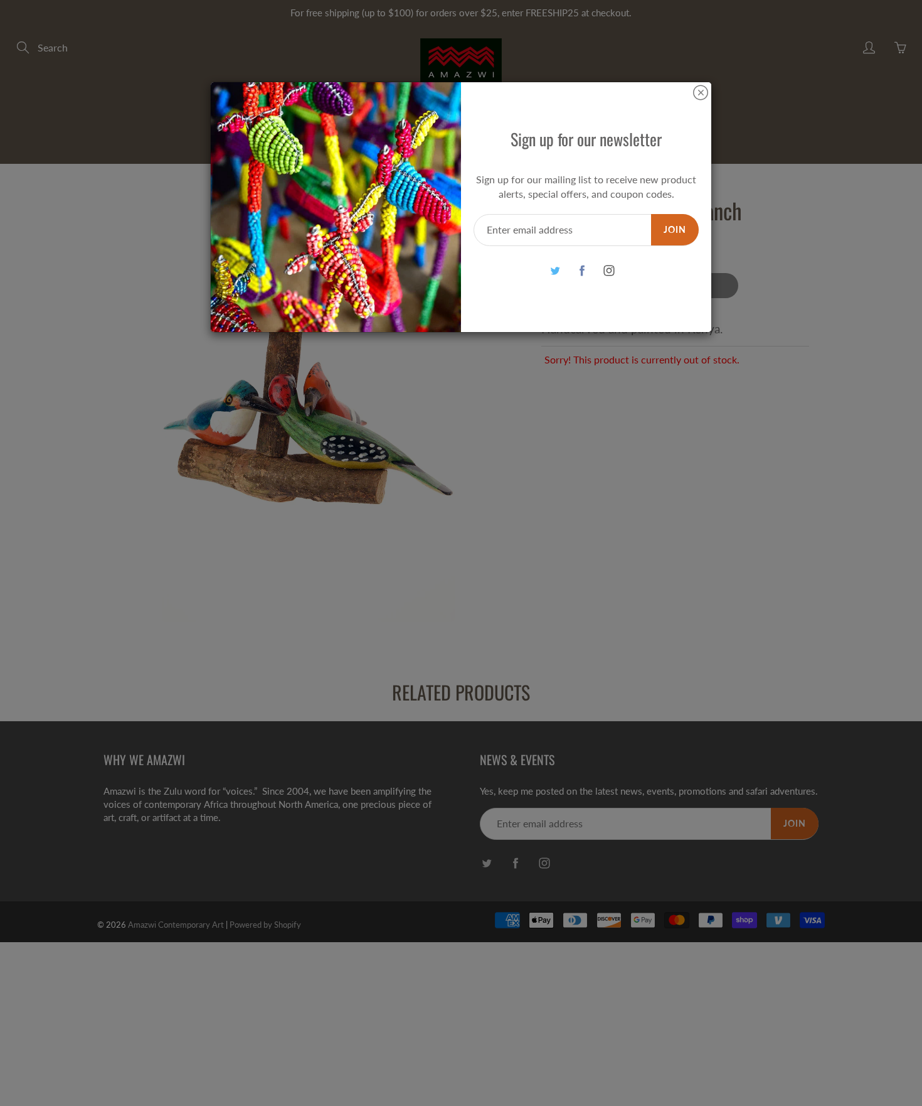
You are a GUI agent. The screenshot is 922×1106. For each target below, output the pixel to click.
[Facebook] (582, 271)
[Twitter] (555, 271)
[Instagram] (609, 271)
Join (675, 229)
